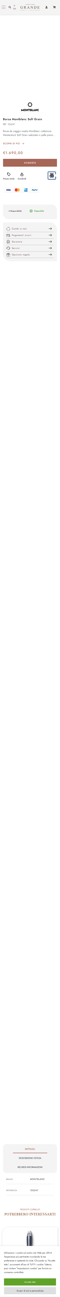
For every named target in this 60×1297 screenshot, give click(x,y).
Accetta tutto (30, 1282)
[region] (30, 1271)
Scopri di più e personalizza (30, 1290)
